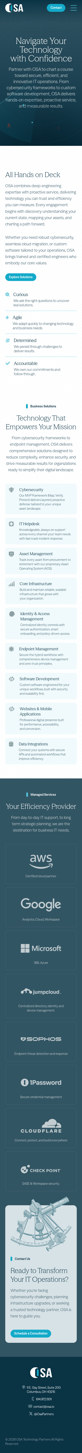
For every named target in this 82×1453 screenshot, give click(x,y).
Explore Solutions (21, 277)
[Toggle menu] (74, 7)
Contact (56, 8)
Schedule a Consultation (30, 1333)
